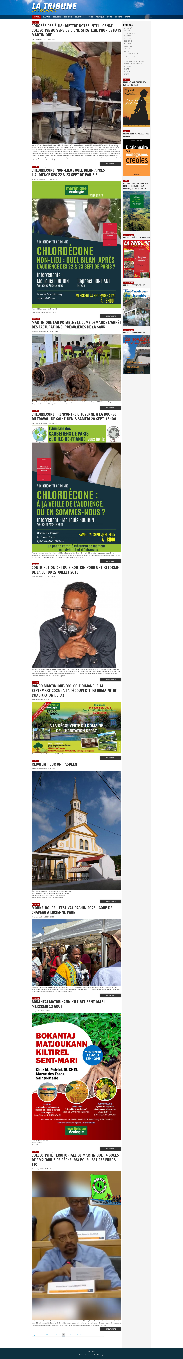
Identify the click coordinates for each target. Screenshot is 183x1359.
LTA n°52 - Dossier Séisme (134, 285)
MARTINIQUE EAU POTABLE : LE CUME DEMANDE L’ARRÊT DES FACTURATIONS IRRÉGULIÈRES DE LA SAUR (76, 325)
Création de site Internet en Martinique (91, 1355)
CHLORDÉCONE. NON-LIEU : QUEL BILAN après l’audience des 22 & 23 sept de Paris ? (68, 172)
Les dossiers (128, 235)
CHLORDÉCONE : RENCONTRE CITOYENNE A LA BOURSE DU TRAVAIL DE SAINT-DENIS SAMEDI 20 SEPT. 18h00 (74, 416)
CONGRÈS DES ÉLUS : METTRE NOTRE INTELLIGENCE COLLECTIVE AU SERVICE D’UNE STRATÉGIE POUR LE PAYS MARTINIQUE (76, 30)
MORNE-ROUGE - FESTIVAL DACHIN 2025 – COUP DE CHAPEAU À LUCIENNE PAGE (72, 910)
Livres (126, 181)
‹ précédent (46, 1335)
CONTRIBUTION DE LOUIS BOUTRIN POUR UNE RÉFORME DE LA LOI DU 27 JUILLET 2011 (75, 570)
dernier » (99, 1335)
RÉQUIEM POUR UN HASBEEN (54, 764)
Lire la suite (110, 164)
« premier (36, 1335)
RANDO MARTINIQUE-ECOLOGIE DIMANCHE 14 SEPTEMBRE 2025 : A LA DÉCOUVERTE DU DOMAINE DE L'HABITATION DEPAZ (74, 690)
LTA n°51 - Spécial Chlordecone (136, 237)
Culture (127, 79)
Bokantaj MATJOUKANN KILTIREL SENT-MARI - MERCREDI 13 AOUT (69, 1004)
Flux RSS (91, 1351)
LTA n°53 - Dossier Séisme (134, 332)
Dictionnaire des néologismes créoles (136, 135)
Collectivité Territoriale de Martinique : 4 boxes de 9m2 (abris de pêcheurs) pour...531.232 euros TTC (75, 1159)
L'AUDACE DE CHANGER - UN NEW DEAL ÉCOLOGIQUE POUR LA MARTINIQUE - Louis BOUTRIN (135, 186)
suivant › (91, 1335)
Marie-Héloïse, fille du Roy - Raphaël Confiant (135, 83)
